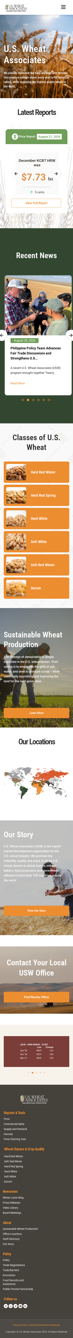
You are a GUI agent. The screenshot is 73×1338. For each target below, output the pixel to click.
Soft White (10, 1176)
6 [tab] (49, 400)
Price (7, 1118)
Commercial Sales (14, 1123)
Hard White (10, 1171)
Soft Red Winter (13, 1161)
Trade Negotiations (14, 1265)
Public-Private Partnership (18, 1289)
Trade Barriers (11, 1270)
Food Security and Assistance (13, 1282)
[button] (29, 1073)
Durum (8, 1181)
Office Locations (12, 1233)
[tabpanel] (37, 332)
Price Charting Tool (15, 1139)
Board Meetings (12, 1212)
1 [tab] (23, 400)
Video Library (10, 1207)
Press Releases (11, 1202)
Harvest (8, 1134)
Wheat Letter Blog (13, 1197)
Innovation (9, 1275)
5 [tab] (43, 400)
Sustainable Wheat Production (20, 1228)
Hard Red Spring (13, 1166)
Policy (6, 1260)
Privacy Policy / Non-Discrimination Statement (36, 1325)
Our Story (8, 1243)
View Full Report (36, 203)
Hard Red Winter (13, 1156)
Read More (17, 378)
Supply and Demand (15, 1129)
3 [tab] (33, 400)
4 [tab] (38, 400)
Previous (16, 173)
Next (56, 173)
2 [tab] (28, 400)
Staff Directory (11, 1238)
